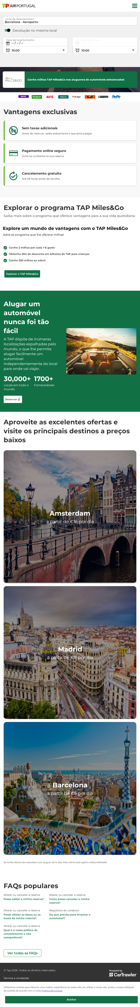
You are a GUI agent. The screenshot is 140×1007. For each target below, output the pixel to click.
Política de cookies (52, 990)
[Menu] (134, 6)
